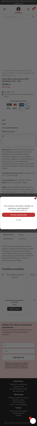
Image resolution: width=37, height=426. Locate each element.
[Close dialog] (35, 198)
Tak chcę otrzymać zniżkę (18, 215)
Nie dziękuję (18, 219)
